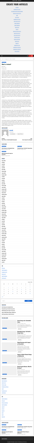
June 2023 (3, 221)
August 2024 (3, 196)
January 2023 (4, 230)
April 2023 (3, 224)
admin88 (4, 66)
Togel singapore (4, 270)
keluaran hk (4, 274)
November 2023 (4, 212)
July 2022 (3, 240)
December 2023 (4, 210)
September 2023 (4, 215)
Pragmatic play (4, 390)
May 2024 (3, 201)
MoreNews (20, 441)
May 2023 (3, 222)
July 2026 (3, 162)
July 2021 (3, 262)
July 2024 (3, 198)
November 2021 (4, 254)
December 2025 (4, 174)
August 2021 (3, 260)
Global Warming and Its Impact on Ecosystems (7, 154)
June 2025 (3, 178)
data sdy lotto (17, 51)
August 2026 (3, 160)
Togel (3, 388)
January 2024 (4, 208)
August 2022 (3, 238)
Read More (20, 329)
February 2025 (4, 185)
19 (12, 291)
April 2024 (3, 203)
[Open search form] (27, 56)
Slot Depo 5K (4, 278)
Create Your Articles (17, 4)
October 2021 (4, 256)
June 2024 (3, 199)
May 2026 (3, 166)
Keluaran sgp (4, 384)
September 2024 (4, 194)
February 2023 (4, 228)
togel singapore (4, 380)
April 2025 (3, 182)
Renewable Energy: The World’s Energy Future (24, 148)
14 (21, 289)
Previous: (9, 139)
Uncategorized (4, 62)
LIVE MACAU (4, 392)
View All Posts (20, 133)
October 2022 (4, 235)
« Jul (2, 296)
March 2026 (3, 169)
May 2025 (3, 180)
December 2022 (4, 231)
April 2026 (3, 167)
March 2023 (3, 226)
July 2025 (3, 176)
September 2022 (4, 237)
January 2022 (4, 251)
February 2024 (4, 206)
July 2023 (3, 219)
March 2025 (3, 183)
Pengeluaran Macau (5, 386)
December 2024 (4, 189)
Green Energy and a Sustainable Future (8, 148)
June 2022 (3, 242)
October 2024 (4, 192)
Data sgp (3, 268)
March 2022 (3, 247)
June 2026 (3, 164)
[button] (2, 56)
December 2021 (4, 253)
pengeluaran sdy (17, 45)
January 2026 (4, 173)
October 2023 (4, 214)
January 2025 (4, 187)
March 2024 (3, 205)
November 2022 (4, 233)
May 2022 (3, 244)
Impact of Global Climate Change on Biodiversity (9, 312)
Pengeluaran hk (4, 272)
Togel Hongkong (4, 398)
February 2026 (4, 171)
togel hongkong (4, 276)
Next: (27, 139)
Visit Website (12, 133)
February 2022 (4, 249)
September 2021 (4, 258)
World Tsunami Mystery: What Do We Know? (8, 314)
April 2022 (3, 246)
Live (31, 55)
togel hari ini (4, 382)
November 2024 (4, 190)
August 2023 (3, 217)
